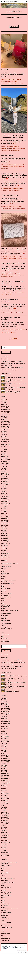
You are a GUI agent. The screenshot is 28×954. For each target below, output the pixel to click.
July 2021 (3, 448)
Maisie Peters (5, 81)
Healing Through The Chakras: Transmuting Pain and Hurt (12, 136)
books (3, 79)
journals (3, 590)
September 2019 (5, 483)
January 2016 (4, 555)
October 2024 (5, 426)
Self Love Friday (7, 155)
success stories (5, 620)
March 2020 (4, 473)
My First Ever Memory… (11, 387)
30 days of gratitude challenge (9, 563)
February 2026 (5, 406)
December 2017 (5, 518)
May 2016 (3, 550)
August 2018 (4, 505)
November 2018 (5, 500)
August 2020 (4, 464)
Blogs (2, 571)
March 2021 (4, 454)
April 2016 (3, 552)
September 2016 (5, 543)
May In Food (4, 359)
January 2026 (5, 407)
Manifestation (16, 148)
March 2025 (4, 419)
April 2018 (4, 511)
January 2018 (5, 516)
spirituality (18, 150)
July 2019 (3, 486)
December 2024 (5, 423)
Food (2, 578)
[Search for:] (13, 347)
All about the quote (6, 566)
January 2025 (5, 421)
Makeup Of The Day (6, 593)
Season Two (5, 70)
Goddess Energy (13, 164)
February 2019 (5, 495)
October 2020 (5, 463)
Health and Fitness (6, 588)
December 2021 (5, 441)
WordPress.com (5, 641)
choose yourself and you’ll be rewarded (10, 188)
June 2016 (4, 548)
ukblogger (23, 208)
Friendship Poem (10, 273)
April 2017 (3, 531)
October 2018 (4, 501)
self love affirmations (11, 166)
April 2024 (4, 434)
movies (3, 598)
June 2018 (4, 508)
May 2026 (3, 401)
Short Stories (4, 615)
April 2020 (4, 471)
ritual (9, 150)
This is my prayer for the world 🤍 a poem (12, 361)
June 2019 (4, 488)
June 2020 (4, 468)
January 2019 (4, 496)
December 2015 (5, 557)
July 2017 (3, 526)
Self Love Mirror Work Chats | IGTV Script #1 (12, 282)
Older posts (14, 338)
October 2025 (5, 412)
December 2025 (5, 409)
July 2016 (3, 547)
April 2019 (3, 491)
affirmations (4, 565)
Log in (2, 636)
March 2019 (4, 493)
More (11, 76)
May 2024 (3, 433)
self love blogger (10, 256)
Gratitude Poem (5, 274)
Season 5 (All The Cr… (10, 377)
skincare (4, 294)
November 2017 (5, 520)
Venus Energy (5, 168)
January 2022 (5, 439)
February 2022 (5, 438)
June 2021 (4, 449)
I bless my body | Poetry (10, 195)
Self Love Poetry (10, 208)
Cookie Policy (4, 948)
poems (3, 608)
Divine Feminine (5, 164)
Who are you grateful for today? (13, 263)
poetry (13, 206)
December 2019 (5, 478)
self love (14, 83)
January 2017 (4, 537)
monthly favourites (6, 596)
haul (2, 586)
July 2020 (4, 466)
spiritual (16, 312)
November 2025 (5, 411)
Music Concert (15, 81)
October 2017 (4, 521)
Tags (2, 622)
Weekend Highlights (6, 628)
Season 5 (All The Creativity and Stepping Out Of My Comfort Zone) (13, 364)
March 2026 (4, 404)
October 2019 (4, 481)
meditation (4, 150)
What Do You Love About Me (20, 258)
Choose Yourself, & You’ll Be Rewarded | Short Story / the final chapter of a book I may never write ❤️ (14, 176)
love (25, 164)
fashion (3, 576)
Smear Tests (20, 83)
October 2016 (4, 542)
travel (2, 625)
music (10, 81)
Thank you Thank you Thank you (9, 332)
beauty (3, 570)
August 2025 (4, 416)
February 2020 (5, 474)
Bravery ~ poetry (22, 377)
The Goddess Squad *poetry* (9, 370)
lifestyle (19, 79)
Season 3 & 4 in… (9, 383)
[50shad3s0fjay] (14, 5)
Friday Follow (4, 581)
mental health (5, 595)
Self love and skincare (19, 292)
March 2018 (4, 513)
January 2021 (4, 458)
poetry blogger (5, 276)
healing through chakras (7, 148)
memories (15, 274)
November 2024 (5, 424)
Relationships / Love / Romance (9, 610)
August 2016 (4, 545)
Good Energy (20, 164)
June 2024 (4, 431)
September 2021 (5, 444)
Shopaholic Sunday (6, 613)
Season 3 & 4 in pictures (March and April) (12, 367)
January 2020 (5, 476)
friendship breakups (10, 146)
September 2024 (5, 428)
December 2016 (5, 538)
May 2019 (3, 490)
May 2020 (4, 469)
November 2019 (5, 480)
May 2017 (3, 530)
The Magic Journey (6, 623)
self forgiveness (5, 312)
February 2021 (5, 456)
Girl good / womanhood (7, 583)
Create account (5, 635)
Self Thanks (17, 208)
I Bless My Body (5, 206)
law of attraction (5, 292)
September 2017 (5, 523)
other (2, 603)
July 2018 (3, 506)
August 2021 (4, 446)
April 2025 (4, 417)
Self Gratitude (19, 206)
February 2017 (5, 535)
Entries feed (4, 638)
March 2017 (4, 533)
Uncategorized (5, 627)
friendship (4, 273)
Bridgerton (8, 79)
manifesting (22, 148)
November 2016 (5, 540)
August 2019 (4, 485)
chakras (3, 146)
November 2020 (5, 461)
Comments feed (5, 640)
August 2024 (4, 429)
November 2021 (5, 443)
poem (19, 274)
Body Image (4, 329)
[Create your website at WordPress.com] (14, 1)
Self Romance (5, 258)
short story (11, 190)
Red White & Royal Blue (7, 83)
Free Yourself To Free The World (9, 300)
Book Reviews (5, 573)
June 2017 (4, 528)
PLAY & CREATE (5, 607)
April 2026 (4, 402)
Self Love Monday (20, 166)
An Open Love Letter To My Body (10, 319)
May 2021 (3, 451)
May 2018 (3, 510)
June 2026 (4, 399)
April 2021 (3, 453)
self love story (5, 190)
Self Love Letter (18, 256)
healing (17, 146)
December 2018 (5, 498)
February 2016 (5, 553)
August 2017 (4, 525)
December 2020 (5, 459)
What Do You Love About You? (13, 249)
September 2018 (5, 503)
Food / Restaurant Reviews (8, 580)
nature (3, 602)
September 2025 (5, 414)
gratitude (17, 273)
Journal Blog (13, 79)
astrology (3, 568)
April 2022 (4, 436)
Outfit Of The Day (6, 605)
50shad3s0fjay (14, 11)
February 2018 (5, 515)
